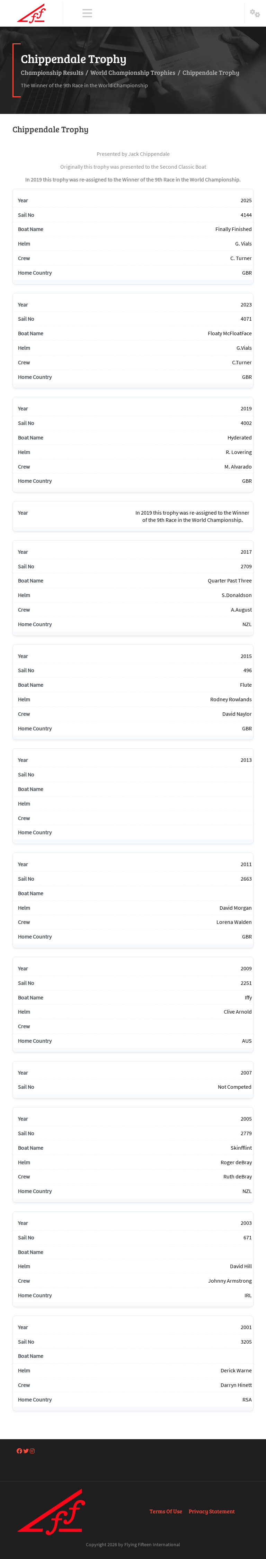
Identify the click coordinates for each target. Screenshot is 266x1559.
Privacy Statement (212, 1511)
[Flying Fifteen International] (31, 13)
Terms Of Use (166, 1511)
